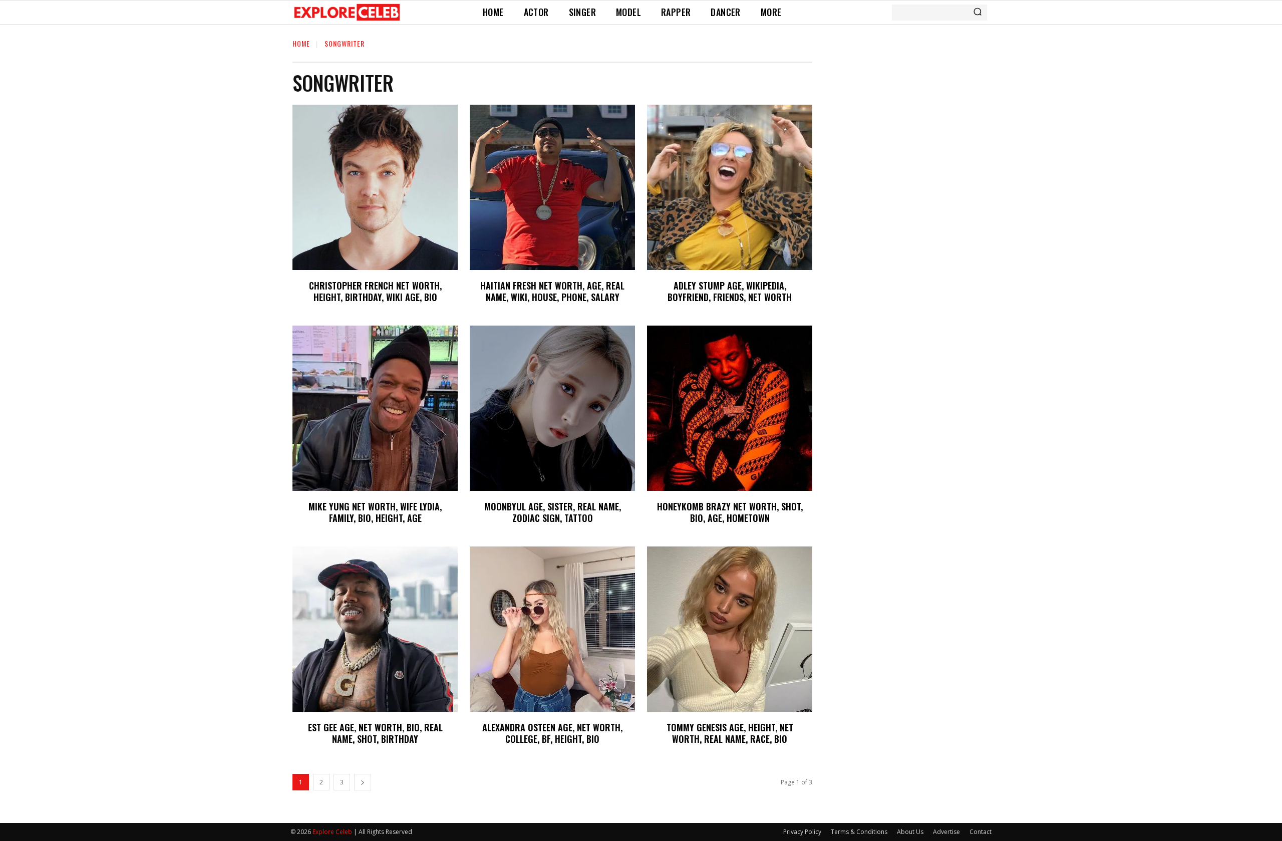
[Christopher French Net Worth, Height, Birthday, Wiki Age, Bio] (375, 187)
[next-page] (362, 782)
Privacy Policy (802, 831)
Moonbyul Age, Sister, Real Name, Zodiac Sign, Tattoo (552, 512)
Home (301, 43)
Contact (981, 831)
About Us (910, 831)
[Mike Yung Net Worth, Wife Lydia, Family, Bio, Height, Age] (375, 408)
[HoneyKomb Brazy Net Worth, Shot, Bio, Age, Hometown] (729, 408)
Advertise (946, 831)
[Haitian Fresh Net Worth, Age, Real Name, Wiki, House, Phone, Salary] (552, 187)
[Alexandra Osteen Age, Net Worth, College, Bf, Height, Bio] (552, 629)
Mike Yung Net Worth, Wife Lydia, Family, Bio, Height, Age (375, 512)
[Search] (977, 13)
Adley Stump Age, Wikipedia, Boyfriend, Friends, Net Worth (730, 291)
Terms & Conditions (859, 831)
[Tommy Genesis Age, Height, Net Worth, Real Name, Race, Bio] (729, 629)
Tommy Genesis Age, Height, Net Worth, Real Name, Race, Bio (730, 733)
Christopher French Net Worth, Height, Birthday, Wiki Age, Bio (375, 291)
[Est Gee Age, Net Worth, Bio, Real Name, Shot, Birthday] (375, 629)
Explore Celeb (332, 831)
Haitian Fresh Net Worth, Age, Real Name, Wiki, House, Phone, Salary (552, 291)
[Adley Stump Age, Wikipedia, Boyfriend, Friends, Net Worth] (729, 187)
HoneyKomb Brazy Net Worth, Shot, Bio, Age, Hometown (730, 512)
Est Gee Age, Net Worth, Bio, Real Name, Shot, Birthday (375, 733)
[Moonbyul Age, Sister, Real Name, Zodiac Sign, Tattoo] (552, 408)
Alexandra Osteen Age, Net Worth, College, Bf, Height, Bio (552, 733)
